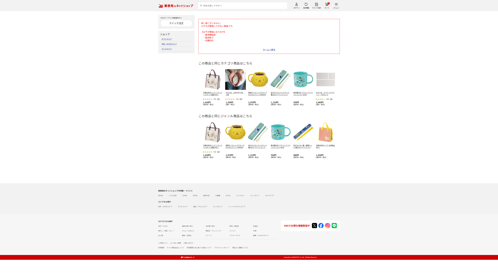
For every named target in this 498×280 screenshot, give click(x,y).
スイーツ (209, 235)
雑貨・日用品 (186, 235)
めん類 (160, 235)
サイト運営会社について (175, 247)
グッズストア (167, 49)
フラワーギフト (234, 235)
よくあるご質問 (175, 243)
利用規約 (161, 247)
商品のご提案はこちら (240, 247)
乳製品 (255, 226)
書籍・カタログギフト (261, 235)
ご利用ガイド (163, 243)
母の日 (160, 195)
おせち (228, 195)
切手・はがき (163, 226)
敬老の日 (206, 195)
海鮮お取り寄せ (187, 226)
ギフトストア (167, 39)
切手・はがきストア (169, 44)
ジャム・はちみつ (188, 231)
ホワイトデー (270, 195)
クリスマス (240, 195)
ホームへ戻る (269, 49)
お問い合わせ (188, 243)
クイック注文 (316, 8)
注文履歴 (306, 8)
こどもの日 (173, 195)
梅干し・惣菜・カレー (166, 231)
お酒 (254, 231)
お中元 (195, 195)
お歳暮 (217, 195)
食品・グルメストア (200, 206)
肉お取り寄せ (210, 226)
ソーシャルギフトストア (236, 206)
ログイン (297, 8)
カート (327, 8)
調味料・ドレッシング (213, 231)
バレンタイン (254, 195)
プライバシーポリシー (222, 247)
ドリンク (232, 231)
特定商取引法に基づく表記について (199, 247)
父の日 (184, 195)
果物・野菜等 (234, 226)
